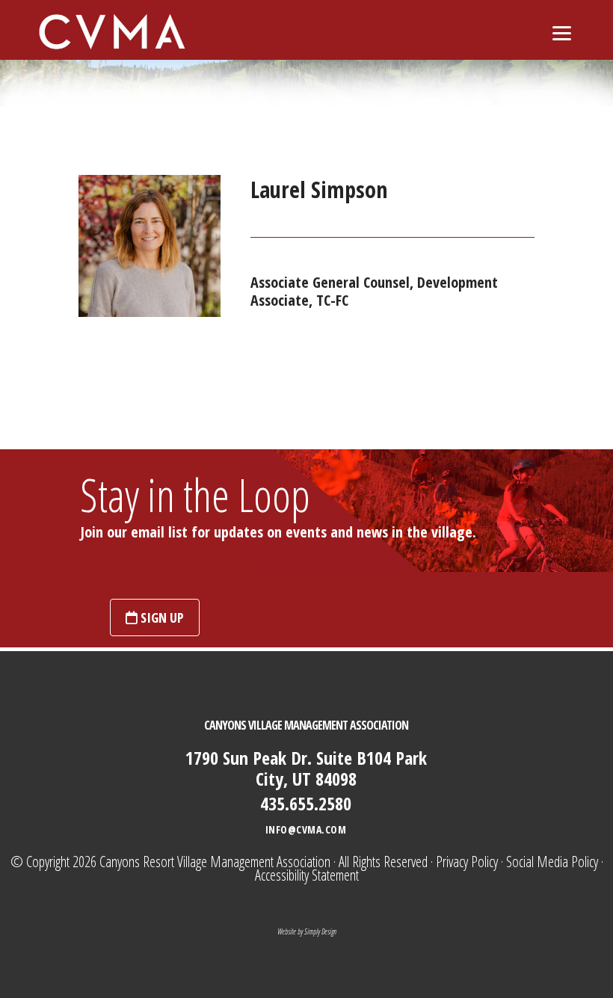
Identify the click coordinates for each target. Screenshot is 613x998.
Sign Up (161, 617)
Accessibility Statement (307, 875)
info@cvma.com (306, 829)
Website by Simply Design (306, 931)
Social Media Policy (552, 861)
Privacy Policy (467, 861)
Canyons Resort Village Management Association (214, 861)
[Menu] (561, 31)
